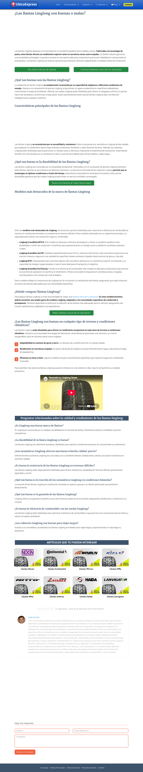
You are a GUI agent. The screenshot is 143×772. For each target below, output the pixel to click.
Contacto (128, 5)
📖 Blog (114, 5)
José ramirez (33, 617)
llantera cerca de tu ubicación (85, 297)
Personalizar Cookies (89, 768)
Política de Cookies (73, 768)
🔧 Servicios (100, 5)
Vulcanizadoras (70, 5)
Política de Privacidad (57, 768)
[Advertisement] (71, 31)
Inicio (58, 5)
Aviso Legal (44, 768)
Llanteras (85, 5)
